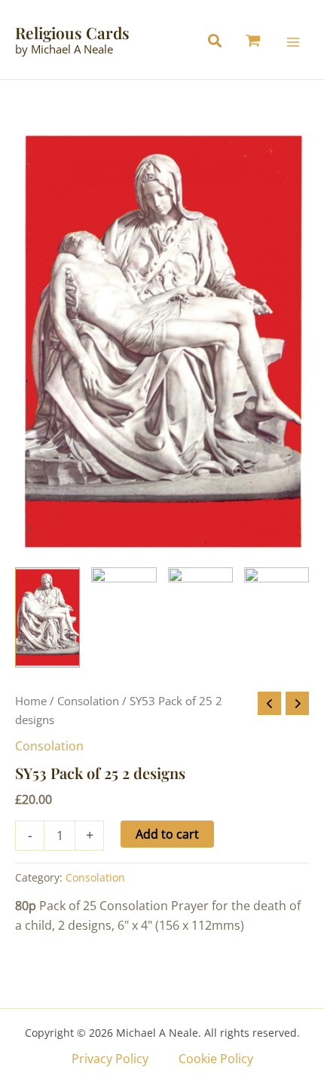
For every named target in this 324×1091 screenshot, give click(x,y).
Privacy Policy (110, 1058)
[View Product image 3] (200, 617)
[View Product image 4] (276, 617)
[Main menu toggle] (293, 41)
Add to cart (167, 834)
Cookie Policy (216, 1058)
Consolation (88, 700)
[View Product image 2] (123, 617)
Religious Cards (72, 32)
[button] (218, 42)
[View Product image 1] (47, 617)
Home (31, 700)
